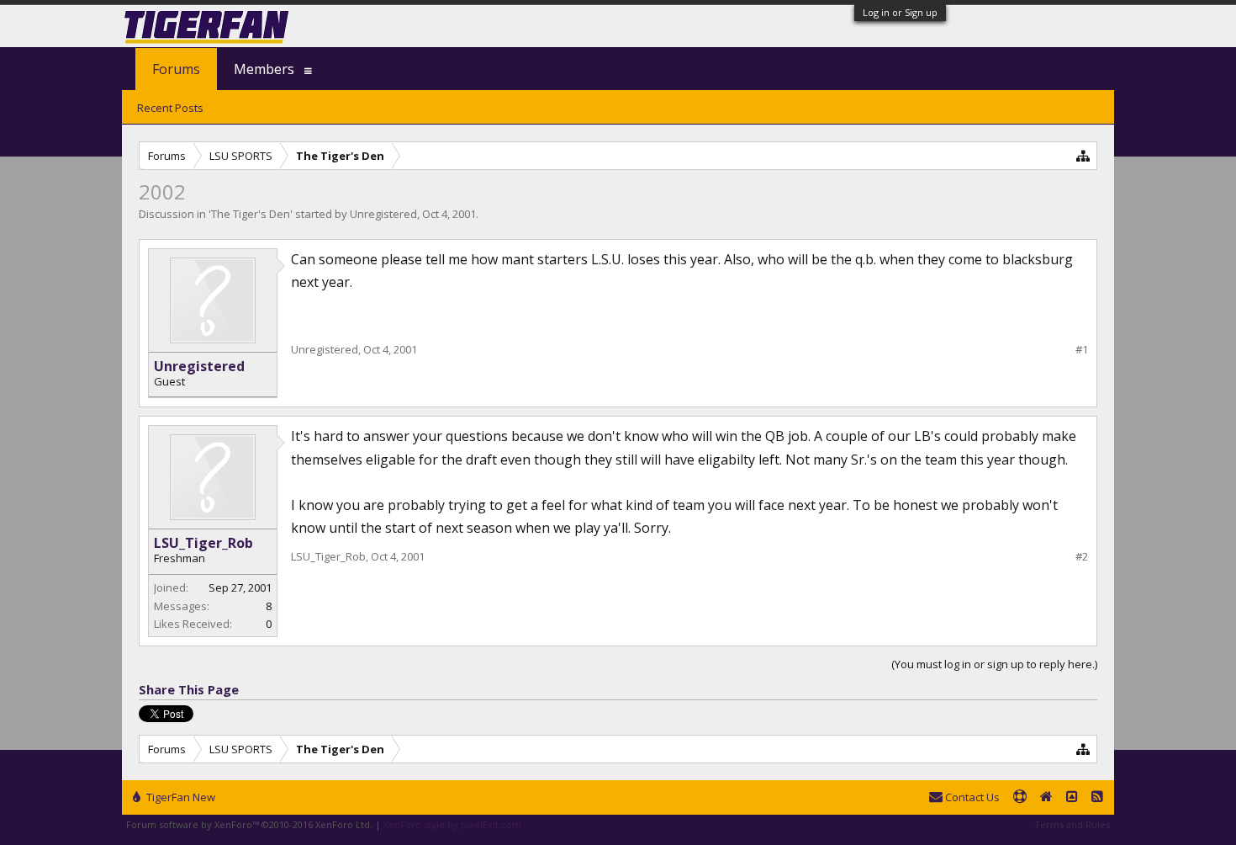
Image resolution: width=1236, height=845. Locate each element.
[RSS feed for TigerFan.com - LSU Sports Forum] (1097, 798)
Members (264, 69)
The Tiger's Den (250, 213)
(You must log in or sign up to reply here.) (994, 664)
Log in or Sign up (900, 12)
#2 (1081, 557)
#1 (1081, 350)
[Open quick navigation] (1083, 155)
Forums (176, 69)
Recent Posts (170, 107)
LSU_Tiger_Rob (203, 542)
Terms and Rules (1072, 824)
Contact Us (971, 797)
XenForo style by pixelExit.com (452, 824)
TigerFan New (179, 797)
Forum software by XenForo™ (249, 824)
